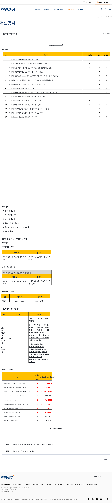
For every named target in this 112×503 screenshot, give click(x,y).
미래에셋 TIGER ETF (7, 477)
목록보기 (106, 459)
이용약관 (28, 484)
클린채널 (49, 484)
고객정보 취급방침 (59, 484)
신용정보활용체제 (18, 484)
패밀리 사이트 (97, 477)
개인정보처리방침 (5, 484)
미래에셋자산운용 (103, 2)
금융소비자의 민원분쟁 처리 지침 (75, 484)
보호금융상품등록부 (92, 484)
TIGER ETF (88, 2)
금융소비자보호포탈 (38, 484)
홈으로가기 (98, 17)
